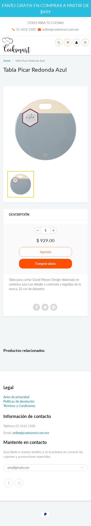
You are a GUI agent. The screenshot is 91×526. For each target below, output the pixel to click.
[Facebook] (8, 483)
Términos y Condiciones (19, 406)
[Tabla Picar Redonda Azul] (45, 129)
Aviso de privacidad (16, 397)
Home (6, 60)
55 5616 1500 (26, 29)
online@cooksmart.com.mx (60, 29)
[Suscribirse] (82, 467)
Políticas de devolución (18, 401)
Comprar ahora (45, 263)
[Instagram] (19, 483)
